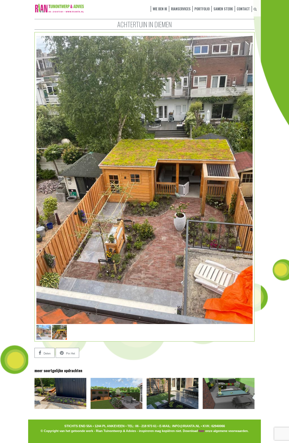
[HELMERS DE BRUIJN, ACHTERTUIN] (172, 393)
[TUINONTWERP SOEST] (116, 393)
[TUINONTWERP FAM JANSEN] (229, 393)
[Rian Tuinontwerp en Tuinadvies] (59, 8)
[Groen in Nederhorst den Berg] (60, 393)
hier (201, 431)
